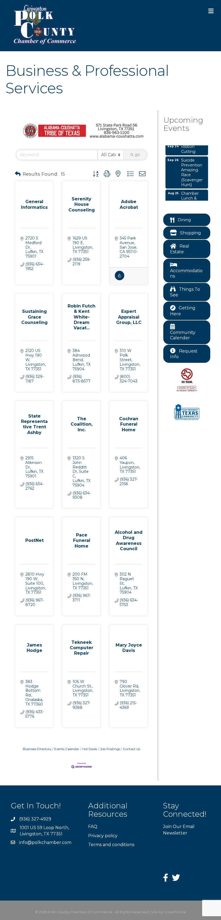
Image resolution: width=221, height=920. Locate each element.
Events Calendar (66, 749)
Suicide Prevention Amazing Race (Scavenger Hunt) (192, 169)
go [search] (137, 154)
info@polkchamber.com (45, 842)
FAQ (92, 826)
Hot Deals (89, 749)
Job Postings (110, 749)
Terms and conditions (111, 844)
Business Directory (37, 749)
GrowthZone (175, 912)
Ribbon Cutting (188, 146)
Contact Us (131, 749)
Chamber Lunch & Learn (190, 195)
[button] (17, 174)
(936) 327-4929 (35, 819)
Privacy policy (103, 835)
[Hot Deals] (119, 278)
